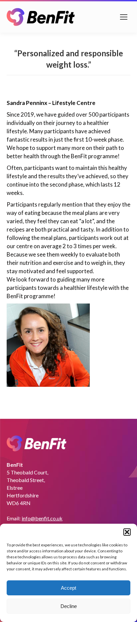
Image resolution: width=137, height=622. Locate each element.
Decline (69, 606)
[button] (127, 532)
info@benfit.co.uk (42, 518)
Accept (68, 588)
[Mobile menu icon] (123, 17)
